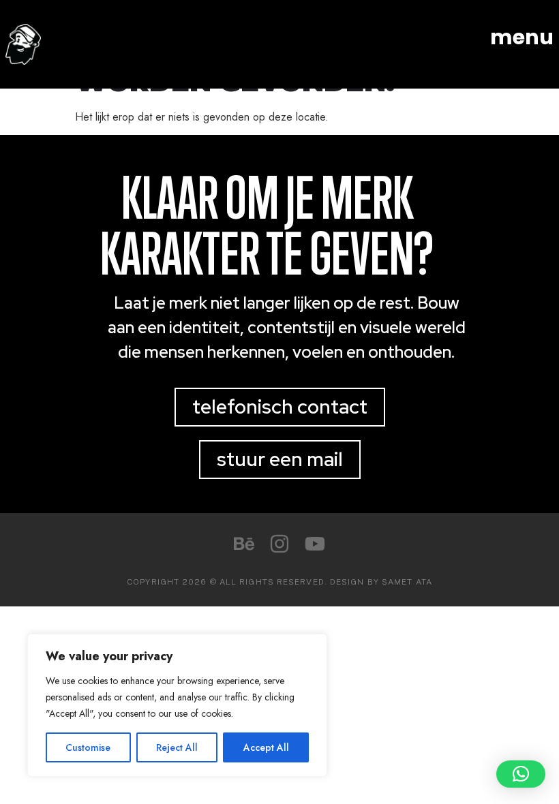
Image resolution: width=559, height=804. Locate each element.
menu (522, 37)
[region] (177, 705)
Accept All (266, 747)
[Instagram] (279, 544)
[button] (520, 774)
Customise (87, 747)
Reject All (177, 747)
